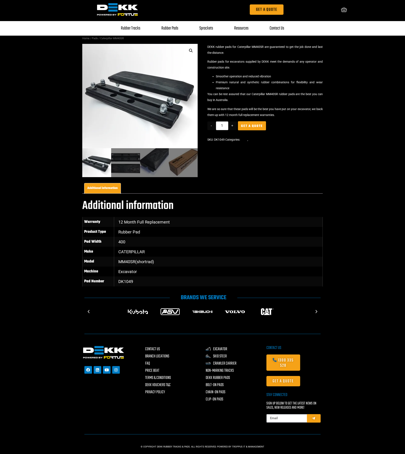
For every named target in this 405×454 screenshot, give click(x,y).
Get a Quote (252, 126)
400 (121, 241)
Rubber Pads (169, 28)
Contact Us (277, 28)
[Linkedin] (97, 370)
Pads (95, 38)
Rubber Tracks (130, 28)
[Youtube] (107, 370)
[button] (191, 50)
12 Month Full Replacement (144, 222)
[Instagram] (116, 370)
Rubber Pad (129, 231)
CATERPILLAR (131, 251)
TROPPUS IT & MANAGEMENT (248, 446)
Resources (241, 28)
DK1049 (125, 281)
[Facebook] (88, 370)
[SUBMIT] (314, 418)
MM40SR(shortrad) (136, 261)
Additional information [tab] (102, 188)
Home (85, 38)
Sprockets (206, 28)
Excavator (127, 271)
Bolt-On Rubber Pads (262, 139)
